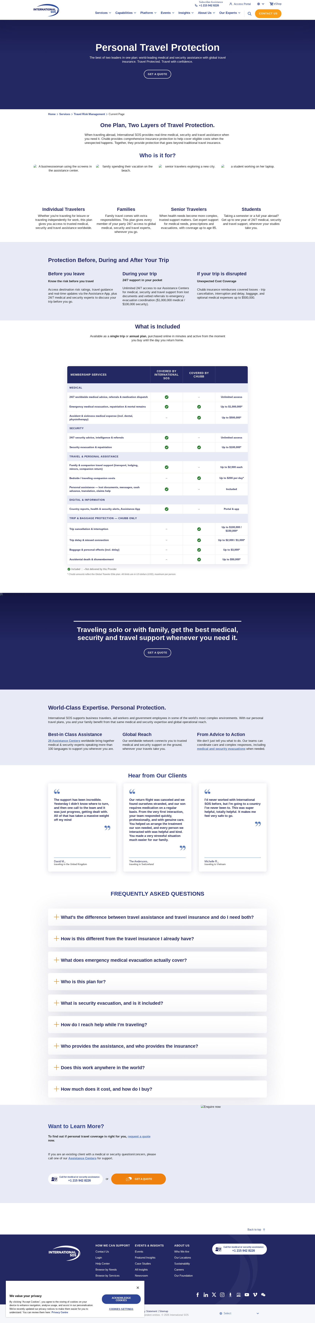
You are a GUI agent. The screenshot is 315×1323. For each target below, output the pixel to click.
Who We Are (181, 1251)
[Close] (138, 1288)
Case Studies (143, 1263)
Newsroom (141, 1275)
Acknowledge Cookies (121, 1299)
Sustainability (182, 1263)
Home (52, 114)
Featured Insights (145, 1257)
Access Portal (242, 3)
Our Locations (182, 1257)
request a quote (139, 1136)
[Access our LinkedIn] (206, 1295)
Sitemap (163, 1311)
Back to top (254, 1229)
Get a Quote (157, 74)
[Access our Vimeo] (255, 1295)
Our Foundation (183, 1275)
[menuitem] (103, 13)
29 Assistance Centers (64, 741)
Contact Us (268, 13)
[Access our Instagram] (222, 1295)
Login (99, 1257)
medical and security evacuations (221, 749)
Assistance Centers (82, 1158)
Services (64, 114)
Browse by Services (108, 1275)
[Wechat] (263, 1295)
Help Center (103, 1263)
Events (139, 1251)
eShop (277, 3)
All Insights (141, 1269)
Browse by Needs (106, 1269)
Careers (179, 1269)
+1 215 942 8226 (209, 5)
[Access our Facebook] (197, 1295)
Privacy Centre (60, 1312)
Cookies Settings (121, 1309)
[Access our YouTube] (247, 1295)
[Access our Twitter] (214, 1295)
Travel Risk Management (89, 114)
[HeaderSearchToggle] (249, 13)
